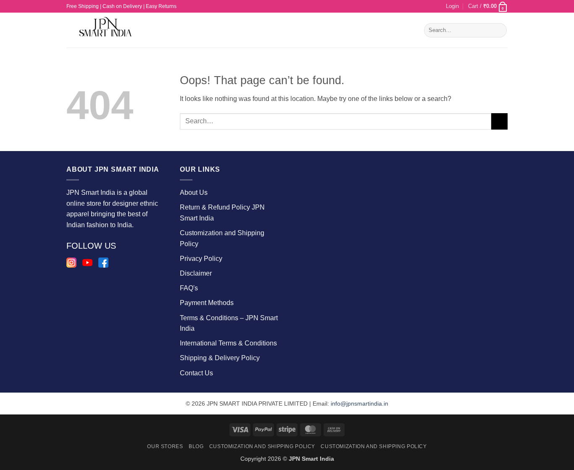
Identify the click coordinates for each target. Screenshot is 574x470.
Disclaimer (196, 273)
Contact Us (196, 373)
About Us (194, 192)
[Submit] (499, 30)
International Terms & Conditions (228, 343)
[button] (452, 6)
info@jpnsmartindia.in (359, 403)
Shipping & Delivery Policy (220, 357)
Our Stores (165, 446)
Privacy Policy (201, 258)
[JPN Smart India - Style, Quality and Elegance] (106, 30)
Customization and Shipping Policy (262, 446)
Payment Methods (207, 302)
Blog (196, 446)
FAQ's (189, 288)
